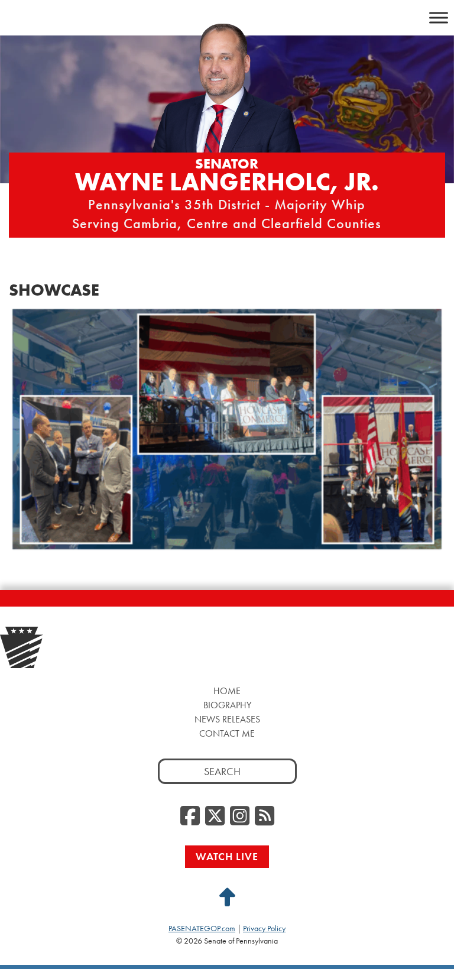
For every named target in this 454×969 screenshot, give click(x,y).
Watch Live (227, 856)
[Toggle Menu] (438, 17)
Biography (227, 705)
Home (227, 691)
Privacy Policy (264, 928)
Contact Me (227, 733)
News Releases (227, 719)
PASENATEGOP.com (201, 928)
